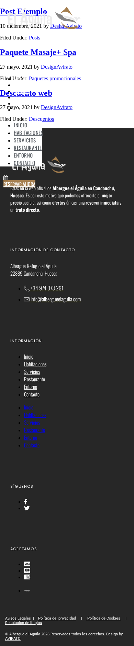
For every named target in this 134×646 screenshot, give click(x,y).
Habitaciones (24, 85)
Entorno (20, 104)
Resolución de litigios (23, 623)
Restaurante (24, 97)
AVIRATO (13, 638)
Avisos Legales (18, 618)
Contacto (21, 110)
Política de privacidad (57, 618)
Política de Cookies (103, 618)
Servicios (21, 91)
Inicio (18, 79)
